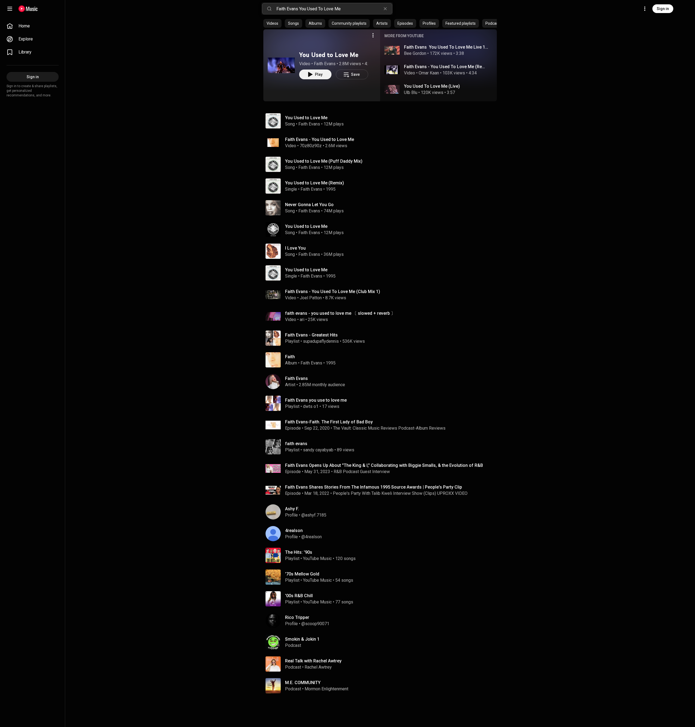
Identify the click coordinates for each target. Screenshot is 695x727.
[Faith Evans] (382, 381)
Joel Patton (311, 297)
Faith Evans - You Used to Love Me (319, 139)
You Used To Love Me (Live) (432, 86)
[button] (281, 65)
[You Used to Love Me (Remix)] (382, 186)
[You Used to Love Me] (281, 65)
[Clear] (385, 8)
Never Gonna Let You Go (309, 204)
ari (302, 319)
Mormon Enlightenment (326, 688)
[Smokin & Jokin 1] (382, 642)
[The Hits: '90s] (382, 555)
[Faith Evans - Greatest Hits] (382, 338)
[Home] (28, 8)
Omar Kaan (429, 72)
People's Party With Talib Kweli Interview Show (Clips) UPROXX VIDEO (400, 493)
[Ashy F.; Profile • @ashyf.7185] (382, 512)
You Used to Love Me (328, 55)
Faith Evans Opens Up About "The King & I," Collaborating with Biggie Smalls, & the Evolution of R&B (384, 465)
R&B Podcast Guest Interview (362, 471)
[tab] (272, 23)
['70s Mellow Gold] (382, 577)
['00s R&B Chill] (382, 599)
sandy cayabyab (318, 449)
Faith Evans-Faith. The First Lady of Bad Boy (329, 421)
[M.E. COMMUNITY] (382, 686)
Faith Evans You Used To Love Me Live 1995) (446, 47)
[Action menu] (373, 35)
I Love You (295, 248)
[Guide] (10, 8)
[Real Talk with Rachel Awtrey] (382, 664)
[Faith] (382, 360)
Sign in (663, 9)
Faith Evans (325, 63)
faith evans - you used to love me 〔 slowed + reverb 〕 (340, 313)
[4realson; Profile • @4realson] (382, 534)
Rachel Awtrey (318, 667)
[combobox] (334, 8)
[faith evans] (382, 447)
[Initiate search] (269, 8)
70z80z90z (311, 145)
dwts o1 (310, 406)
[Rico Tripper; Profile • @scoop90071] (382, 620)
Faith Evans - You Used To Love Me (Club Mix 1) (332, 291)
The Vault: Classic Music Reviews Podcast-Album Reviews (389, 428)
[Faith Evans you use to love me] (382, 403)
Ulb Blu (410, 92)
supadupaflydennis (321, 341)
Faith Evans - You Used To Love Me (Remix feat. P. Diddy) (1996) (446, 66)
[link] (32, 26)
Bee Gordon (415, 53)
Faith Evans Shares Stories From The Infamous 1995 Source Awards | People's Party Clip (373, 487)
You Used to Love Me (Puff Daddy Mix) (323, 161)
